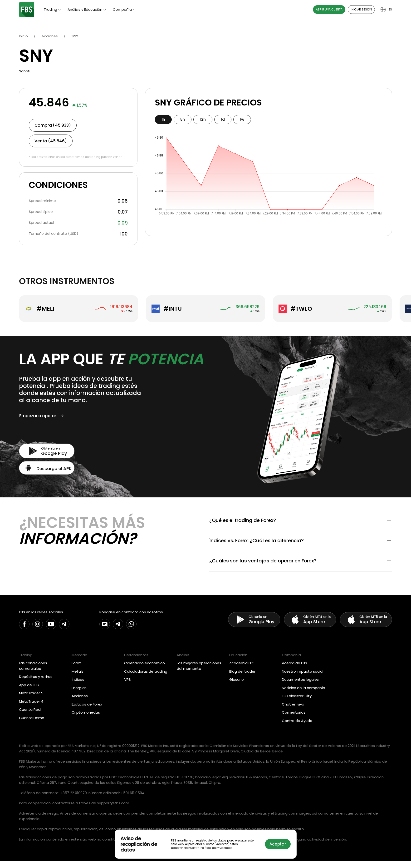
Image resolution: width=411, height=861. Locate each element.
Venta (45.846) (50, 141)
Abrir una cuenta (329, 9)
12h (203, 119)
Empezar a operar (37, 416)
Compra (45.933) (52, 125)
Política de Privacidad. (217, 848)
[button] (300, 520)
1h (163, 119)
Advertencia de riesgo (38, 813)
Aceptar (277, 844)
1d (223, 119)
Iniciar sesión (361, 9)
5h (182, 119)
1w (242, 119)
